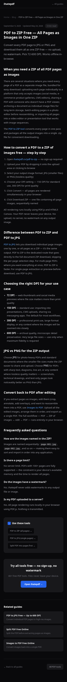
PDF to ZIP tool (16, 128)
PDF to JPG (9, 244)
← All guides (57, 3)
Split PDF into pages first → (22, 545)
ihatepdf (9, 4)
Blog (14, 17)
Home (6, 17)
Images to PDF (35, 407)
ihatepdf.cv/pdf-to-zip (25, 159)
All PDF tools (55, 666)
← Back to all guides (13, 666)
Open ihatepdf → (33, 584)
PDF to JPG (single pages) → (23, 538)
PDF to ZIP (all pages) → (21, 530)
